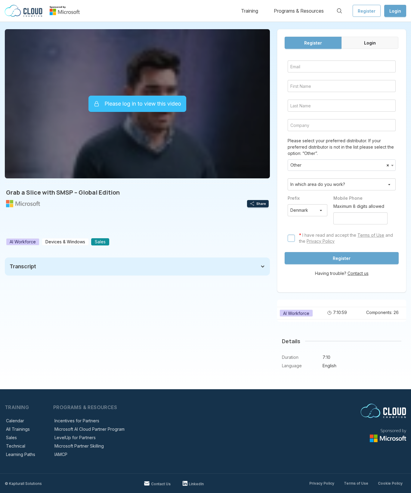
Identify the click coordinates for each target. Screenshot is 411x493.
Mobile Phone (348, 198)
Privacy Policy (321, 241)
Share (261, 204)
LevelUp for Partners (75, 437)
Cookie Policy (390, 483)
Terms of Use (370, 235)
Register (366, 11)
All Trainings (18, 429)
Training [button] (249, 11)
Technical (15, 445)
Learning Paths (20, 454)
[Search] (339, 11)
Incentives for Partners (76, 420)
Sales (11, 437)
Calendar (15, 420)
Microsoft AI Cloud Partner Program (89, 429)
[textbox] (341, 165)
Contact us (358, 273)
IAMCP (60, 454)
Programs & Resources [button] (299, 11)
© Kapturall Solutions (23, 483)
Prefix (294, 198)
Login (395, 11)
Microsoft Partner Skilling (79, 445)
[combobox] (342, 165)
